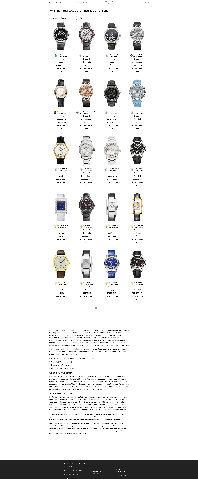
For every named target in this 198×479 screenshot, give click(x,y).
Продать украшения (72, 478)
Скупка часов (69, 467)
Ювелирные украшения (73, 470)
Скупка (76, 2)
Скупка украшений (71, 474)
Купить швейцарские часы (60, 2)
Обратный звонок (142, 2)
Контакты (86, 2)
